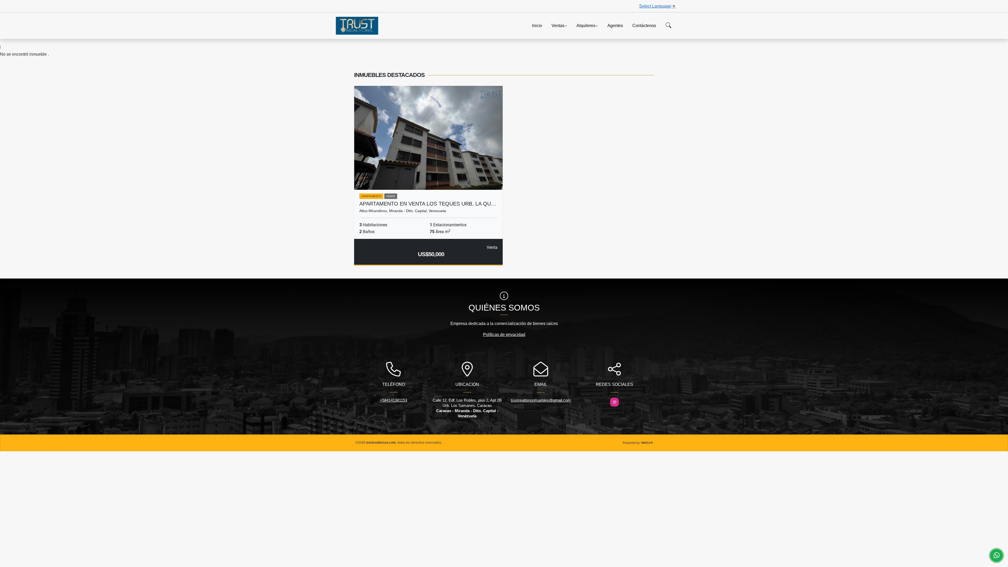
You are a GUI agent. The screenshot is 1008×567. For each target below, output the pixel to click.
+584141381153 (393, 400)
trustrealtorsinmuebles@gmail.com (541, 400)
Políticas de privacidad (504, 334)
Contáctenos (644, 25)
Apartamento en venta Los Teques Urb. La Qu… (427, 204)
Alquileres (585, 25)
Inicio (537, 25)
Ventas (558, 25)
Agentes (615, 25)
